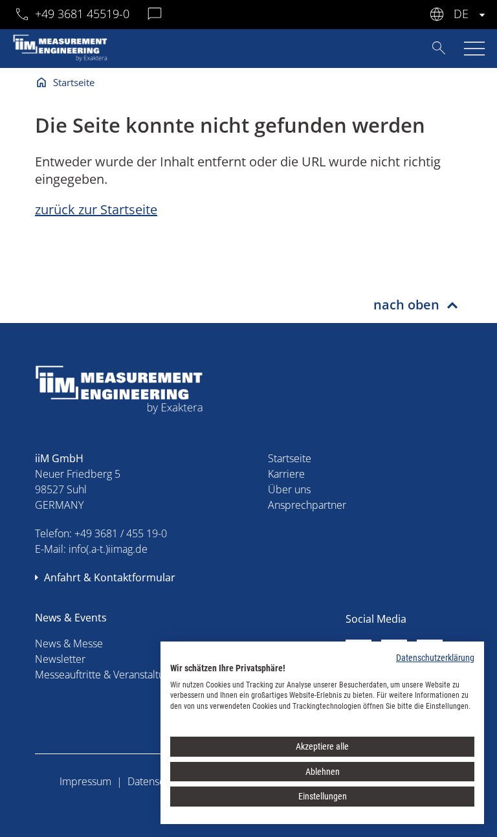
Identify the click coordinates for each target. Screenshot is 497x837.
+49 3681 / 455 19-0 (120, 533)
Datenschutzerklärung (435, 658)
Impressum (85, 781)
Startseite (73, 82)
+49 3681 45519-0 (82, 13)
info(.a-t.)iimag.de (108, 549)
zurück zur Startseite (96, 209)
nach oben (406, 304)
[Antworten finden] (439, 47)
